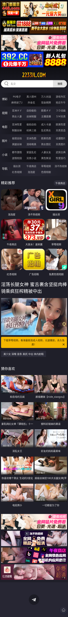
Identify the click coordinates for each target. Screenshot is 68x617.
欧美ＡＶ (46, 110)
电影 (4, 127)
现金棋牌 (46, 102)
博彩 (4, 99)
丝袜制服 (31, 116)
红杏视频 (17, 172)
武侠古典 (61, 152)
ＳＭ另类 (61, 116)
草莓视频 (46, 166)
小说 (4, 155)
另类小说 (31, 158)
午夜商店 (31, 166)
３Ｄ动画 (61, 110)
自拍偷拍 (31, 110)
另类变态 (61, 130)
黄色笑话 (46, 158)
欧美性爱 (61, 124)
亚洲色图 (31, 138)
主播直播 (46, 116)
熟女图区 (46, 144)
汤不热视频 (61, 166)
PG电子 (17, 96)
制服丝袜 (17, 130)
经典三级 (31, 130)
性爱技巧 (61, 158)
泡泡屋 (31, 172)
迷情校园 (17, 158)
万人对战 (46, 96)
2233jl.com (34, 74)
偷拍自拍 (31, 124)
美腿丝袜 (17, 144)
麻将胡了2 (16, 102)
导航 (4, 169)
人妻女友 (46, 152)
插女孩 (17, 166)
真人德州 (31, 96)
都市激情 (17, 152)
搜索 (60, 83)
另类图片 (61, 144)
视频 (4, 113)
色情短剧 (46, 172)
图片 (4, 141)
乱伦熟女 (46, 130)
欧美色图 (46, 138)
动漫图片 (61, 138)
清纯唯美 (31, 144)
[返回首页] (63, 610)
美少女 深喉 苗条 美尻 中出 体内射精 (23, 354)
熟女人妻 (17, 116)
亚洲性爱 (17, 124)
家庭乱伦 (31, 152)
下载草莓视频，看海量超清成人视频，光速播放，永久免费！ (34, 342)
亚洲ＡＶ (17, 110)
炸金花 (31, 102)
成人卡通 (46, 124)
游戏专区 (61, 96)
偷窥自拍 (17, 138)
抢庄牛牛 (61, 102)
